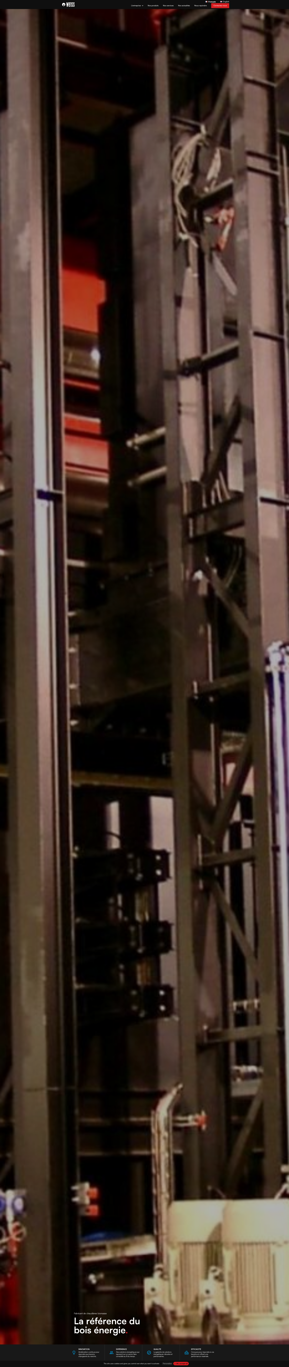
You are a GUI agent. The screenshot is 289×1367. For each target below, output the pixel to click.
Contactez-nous (220, 5)
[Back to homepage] (68, 4)
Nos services (168, 6)
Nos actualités (184, 6)
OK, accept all (182, 1363)
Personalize (167, 1363)
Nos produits (153, 6)
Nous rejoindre (200, 6)
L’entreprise (136, 6)
